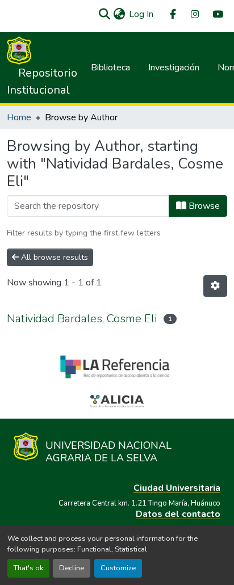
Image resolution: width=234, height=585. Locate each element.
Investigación (173, 67)
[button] (104, 14)
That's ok (28, 568)
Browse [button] (203, 206)
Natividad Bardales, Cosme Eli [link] (82, 318)
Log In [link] (141, 14)
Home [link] (19, 117)
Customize (118, 568)
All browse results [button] (53, 257)
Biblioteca (110, 67)
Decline (71, 568)
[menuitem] (172, 14)
